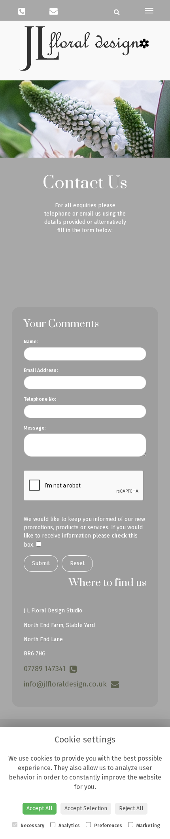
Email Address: (41, 370)
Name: (31, 341)
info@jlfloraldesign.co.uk (67, 684)
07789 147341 (47, 668)
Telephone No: (40, 399)
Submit (41, 563)
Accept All (39, 808)
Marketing (147, 825)
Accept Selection (85, 808)
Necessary (31, 825)
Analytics (68, 825)
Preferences (107, 825)
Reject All (131, 808)
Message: (34, 428)
